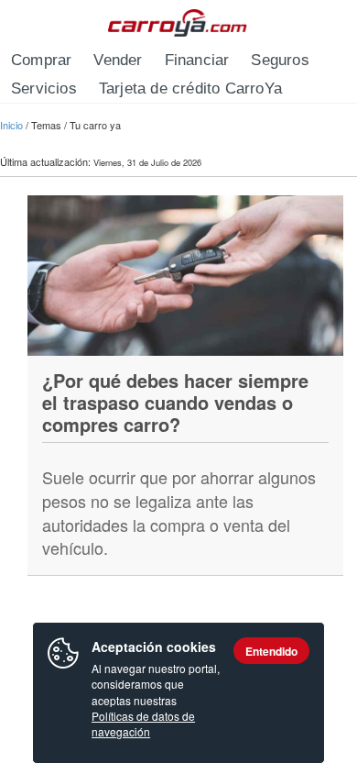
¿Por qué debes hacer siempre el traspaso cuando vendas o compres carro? (175, 402)
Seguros (279, 60)
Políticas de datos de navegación (143, 723)
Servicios (44, 88)
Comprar (41, 60)
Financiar (197, 60)
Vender (117, 60)
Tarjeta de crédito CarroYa (190, 88)
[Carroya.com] (179, 23)
